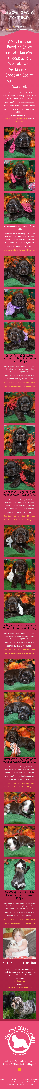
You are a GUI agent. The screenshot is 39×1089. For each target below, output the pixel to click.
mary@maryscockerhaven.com (16, 118)
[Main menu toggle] (19, 5)
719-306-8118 (20, 121)
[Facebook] (19, 1069)
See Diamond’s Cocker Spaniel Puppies (19, 386)
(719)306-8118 (19, 981)
